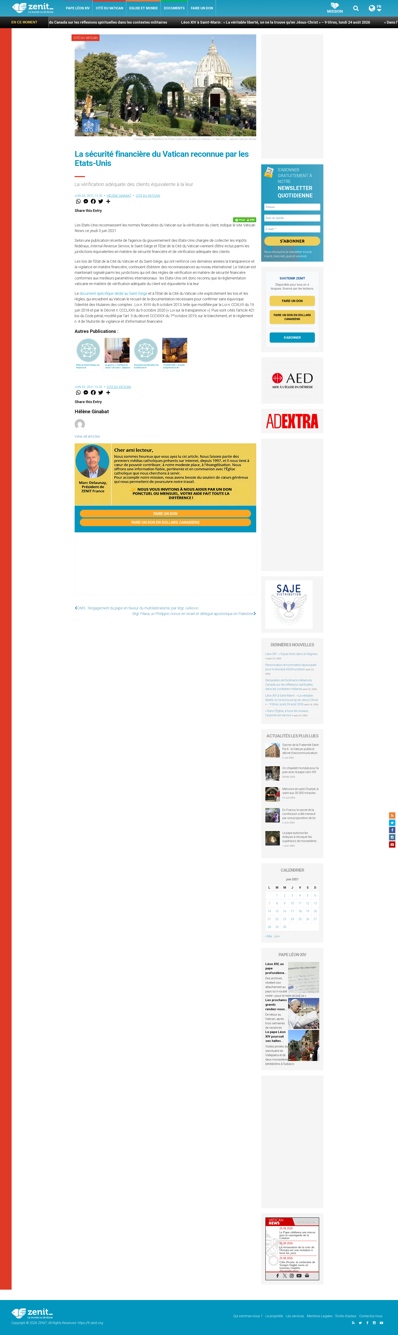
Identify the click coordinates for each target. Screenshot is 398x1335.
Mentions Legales (319, 1316)
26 (307, 919)
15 (277, 911)
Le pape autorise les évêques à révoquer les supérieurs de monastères (299, 837)
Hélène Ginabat (119, 195)
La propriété (274, 1316)
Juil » (277, 936)
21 (269, 919)
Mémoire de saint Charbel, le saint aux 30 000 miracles (300, 791)
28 (269, 927)
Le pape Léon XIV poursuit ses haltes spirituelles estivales (275, 1041)
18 (300, 911)
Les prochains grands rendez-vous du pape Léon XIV (276, 1009)
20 (315, 911)
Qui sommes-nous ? (247, 1316)
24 (292, 919)
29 (277, 927)
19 (307, 911)
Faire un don (202, 8)
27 (315, 919)
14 (269, 911)
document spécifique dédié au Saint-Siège (113, 293)
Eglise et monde (143, 8)
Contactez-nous (370, 1316)
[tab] (279, 1221)
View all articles (87, 436)
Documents (174, 8)
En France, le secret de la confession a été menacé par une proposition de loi (298, 814)
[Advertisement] (165, 568)
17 (292, 911)
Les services (295, 1316)
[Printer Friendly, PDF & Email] (244, 219)
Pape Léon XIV (78, 8)
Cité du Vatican (109, 8)
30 (284, 927)
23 (284, 919)
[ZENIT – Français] (37, 8)
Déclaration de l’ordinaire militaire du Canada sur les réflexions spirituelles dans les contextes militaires (289, 685)
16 (284, 911)
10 (292, 903)
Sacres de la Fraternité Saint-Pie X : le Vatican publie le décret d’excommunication (300, 749)
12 (307, 903)
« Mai (268, 936)
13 (315, 903)
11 (300, 903)
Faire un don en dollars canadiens (165, 522)
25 (300, 919)
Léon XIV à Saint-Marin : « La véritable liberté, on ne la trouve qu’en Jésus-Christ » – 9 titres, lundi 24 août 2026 (207, 22)
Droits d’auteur (345, 1316)
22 (277, 919)
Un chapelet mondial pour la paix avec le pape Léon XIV (300, 770)
